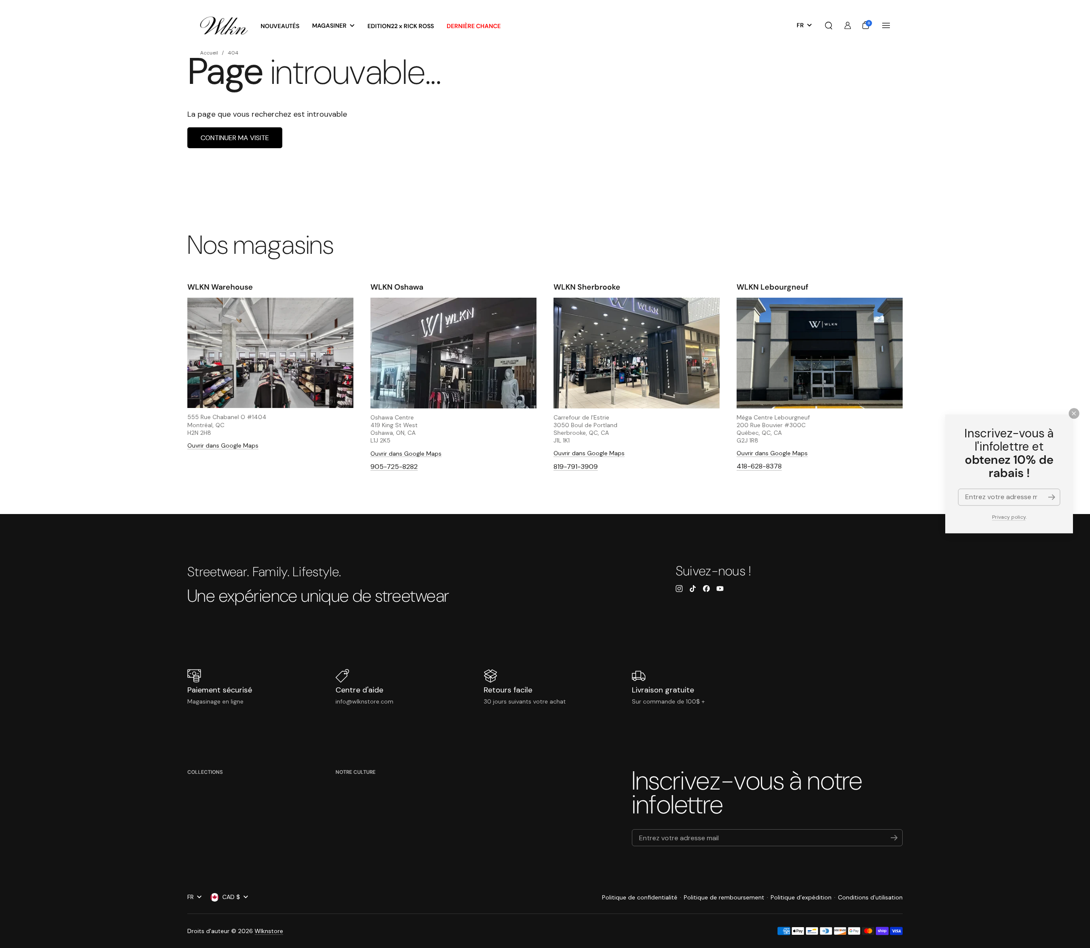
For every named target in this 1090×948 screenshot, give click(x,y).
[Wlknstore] (224, 25)
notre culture (356, 772)
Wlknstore (269, 931)
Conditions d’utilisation (870, 897)
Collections (205, 772)
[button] (828, 25)
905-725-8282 (394, 466)
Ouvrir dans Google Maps (222, 445)
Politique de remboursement (724, 897)
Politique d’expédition (801, 897)
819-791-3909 (576, 466)
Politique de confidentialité (639, 897)
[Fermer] (1074, 413)
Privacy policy (1009, 517)
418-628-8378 (759, 466)
